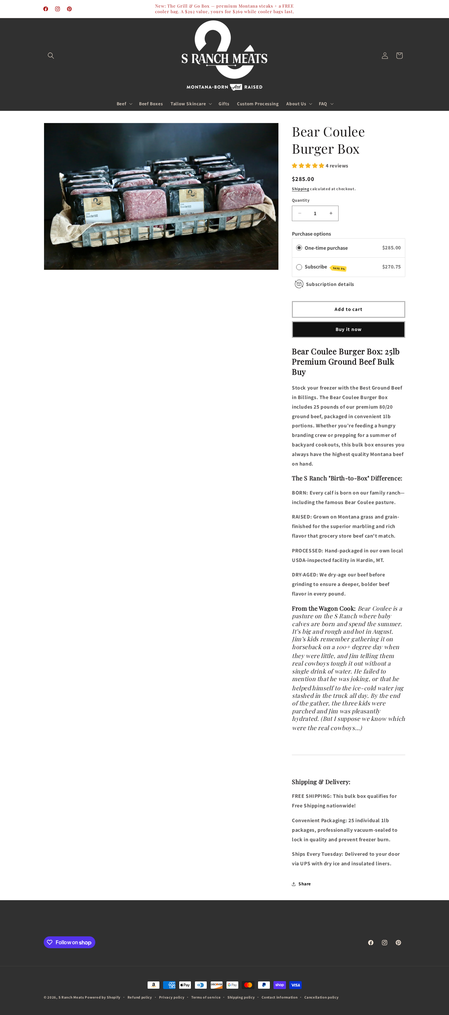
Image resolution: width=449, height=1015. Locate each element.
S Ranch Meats (71, 997)
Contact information (279, 997)
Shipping (300, 188)
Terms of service (206, 997)
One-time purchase (326, 247)
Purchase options (311, 233)
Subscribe (325, 267)
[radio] (299, 248)
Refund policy (140, 997)
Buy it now (349, 329)
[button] (51, 55)
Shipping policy (241, 997)
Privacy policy (172, 997)
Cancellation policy (321, 997)
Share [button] (304, 884)
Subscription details (330, 284)
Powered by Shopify (103, 997)
